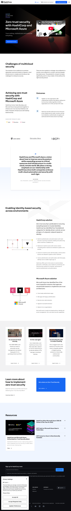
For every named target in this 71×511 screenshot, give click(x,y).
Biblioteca (35, 491)
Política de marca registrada (48, 503)
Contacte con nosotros (48, 489)
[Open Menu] (69, 2)
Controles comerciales (59, 503)
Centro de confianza (36, 503)
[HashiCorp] (6, 2)
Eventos (34, 489)
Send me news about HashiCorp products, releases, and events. (22, 473)
